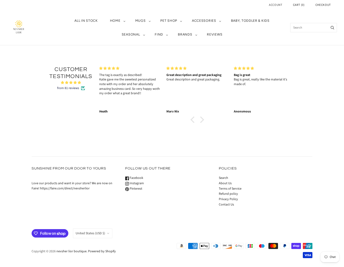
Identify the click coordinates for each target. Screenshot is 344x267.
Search (223, 178)
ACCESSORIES (204, 21)
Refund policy (228, 193)
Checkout (323, 5)
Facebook (136, 178)
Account (275, 5)
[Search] (332, 27)
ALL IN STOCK (86, 21)
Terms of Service (230, 188)
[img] (71, 83)
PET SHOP (168, 21)
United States (90, 233)
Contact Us (226, 204)
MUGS (140, 21)
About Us (225, 183)
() (299, 5)
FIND (159, 34)
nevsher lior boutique (71, 251)
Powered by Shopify (102, 251)
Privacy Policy (228, 199)
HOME (115, 21)
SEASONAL (131, 34)
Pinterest (135, 188)
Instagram (136, 183)
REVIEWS (214, 34)
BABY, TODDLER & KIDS (250, 21)
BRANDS (185, 34)
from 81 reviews (68, 88)
